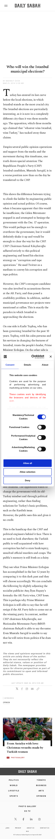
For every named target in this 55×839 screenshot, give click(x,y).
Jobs (7, 828)
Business (41, 785)
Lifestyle (13, 790)
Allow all (27, 463)
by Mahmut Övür (11, 81)
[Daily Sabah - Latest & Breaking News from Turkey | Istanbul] (27, 6)
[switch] (41, 427)
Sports (14, 796)
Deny (27, 480)
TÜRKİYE (41, 780)
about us (30, 828)
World (14, 785)
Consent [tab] (10, 365)
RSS (27, 831)
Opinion (41, 796)
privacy (18, 828)
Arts (41, 790)
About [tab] (45, 365)
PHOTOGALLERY (17, 758)
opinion (6, 702)
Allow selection (27, 471)
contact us (44, 828)
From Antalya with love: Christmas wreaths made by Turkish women (25, 747)
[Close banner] (51, 357)
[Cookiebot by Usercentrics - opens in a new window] (32, 356)
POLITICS (14, 780)
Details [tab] (27, 365)
